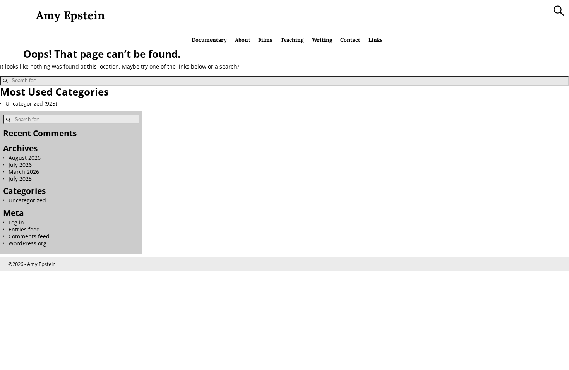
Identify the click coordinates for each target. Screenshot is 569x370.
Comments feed (29, 236)
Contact (350, 39)
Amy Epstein (70, 15)
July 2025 (20, 178)
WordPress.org (27, 243)
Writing (322, 39)
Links (375, 39)
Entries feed (24, 229)
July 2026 (20, 164)
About (242, 39)
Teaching (292, 39)
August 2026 (25, 157)
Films (265, 39)
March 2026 (24, 171)
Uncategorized (24, 103)
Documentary (209, 39)
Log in (16, 222)
